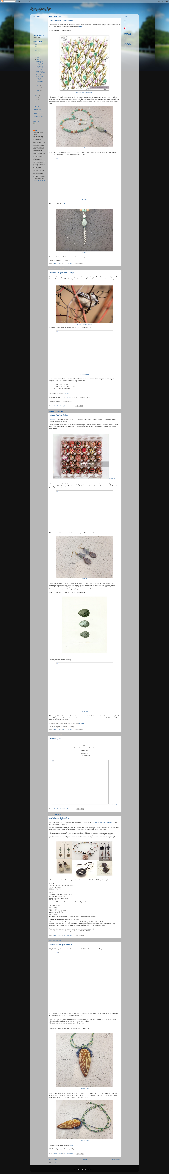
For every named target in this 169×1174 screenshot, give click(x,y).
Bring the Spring (84, 374)
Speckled (84, 578)
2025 (36, 44)
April (38, 59)
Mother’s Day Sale (55, 739)
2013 (36, 99)
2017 (36, 51)
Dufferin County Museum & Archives (103, 822)
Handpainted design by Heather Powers (84, 92)
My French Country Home (38, 112)
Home (85, 1159)
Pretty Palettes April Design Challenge (61, 20)
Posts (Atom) (58, 1163)
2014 (36, 97)
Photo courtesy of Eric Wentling (84, 324)
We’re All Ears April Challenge (58, 415)
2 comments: (70, 263)
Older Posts (116, 1159)
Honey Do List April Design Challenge (61, 273)
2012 (36, 102)
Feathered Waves (84, 1088)
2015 (36, 95)
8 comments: (70, 406)
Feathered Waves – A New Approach (60, 945)
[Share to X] (79, 263)
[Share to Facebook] (81, 263)
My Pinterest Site (128, 23)
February (39, 88)
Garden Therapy (38, 109)
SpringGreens (84, 711)
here (80, 26)
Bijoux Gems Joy (40, 8)
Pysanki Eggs (112, 478)
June (38, 55)
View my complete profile (39, 180)
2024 (36, 46)
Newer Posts (53, 1159)
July (38, 53)
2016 (36, 93)
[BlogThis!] (77, 263)
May (38, 57)
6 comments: (70, 729)
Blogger (92, 1169)
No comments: (70, 809)
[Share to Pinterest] (82, 263)
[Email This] (76, 263)
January (38, 90)
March (38, 85)
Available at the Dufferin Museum (59, 818)
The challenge (53, 419)
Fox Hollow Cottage (38, 116)
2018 (36, 48)
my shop (67, 394)
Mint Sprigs (84, 147)
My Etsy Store (127, 21)
